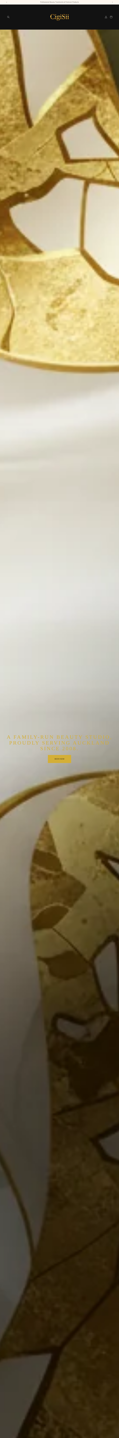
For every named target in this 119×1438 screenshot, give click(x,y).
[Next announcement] (112, 2)
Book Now (59, 759)
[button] (8, 17)
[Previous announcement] (6, 2)
